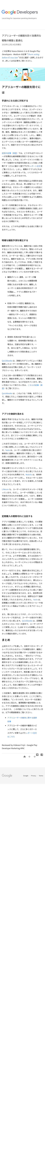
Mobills (29, 474)
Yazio (7, 450)
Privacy (33, 776)
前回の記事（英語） (10, 153)
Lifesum (5, 489)
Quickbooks (7, 360)
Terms (41, 776)
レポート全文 (35, 166)
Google (26, 776)
